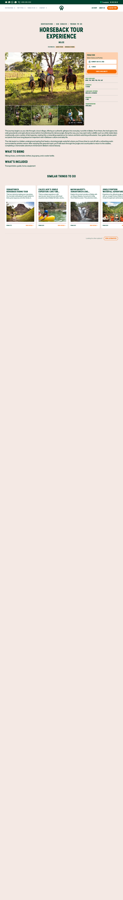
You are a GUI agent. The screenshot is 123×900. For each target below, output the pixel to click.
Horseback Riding (69, 47)
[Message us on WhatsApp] (12, 2)
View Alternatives (111, 238)
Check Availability (102, 71)
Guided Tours (59, 47)
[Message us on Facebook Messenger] (15, 2)
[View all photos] (44, 78)
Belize (61, 42)
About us (102, 8)
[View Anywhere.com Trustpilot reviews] (109, 2)
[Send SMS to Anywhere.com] (9, 2)
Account (94, 8)
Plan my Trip (113, 8)
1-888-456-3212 (26, 2)
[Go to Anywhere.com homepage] (62, 8)
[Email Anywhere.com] (6, 2)
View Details (29, 225)
